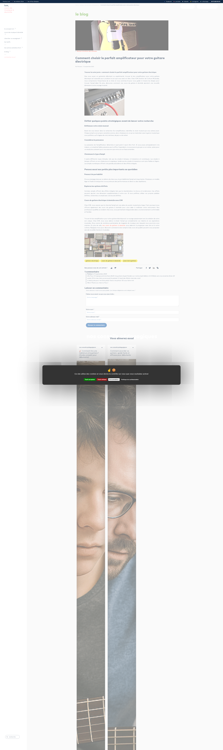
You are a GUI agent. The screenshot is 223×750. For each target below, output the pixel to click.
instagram (195, 1)
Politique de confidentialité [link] (130, 379)
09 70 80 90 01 (215, 1)
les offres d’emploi (33, 1)
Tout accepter (90, 379)
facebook (169, 1)
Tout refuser (102, 379)
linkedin (186, 1)
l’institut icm (6, 1)
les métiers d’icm (19, 1)
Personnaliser (114, 379)
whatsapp (205, 1)
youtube (177, 1)
